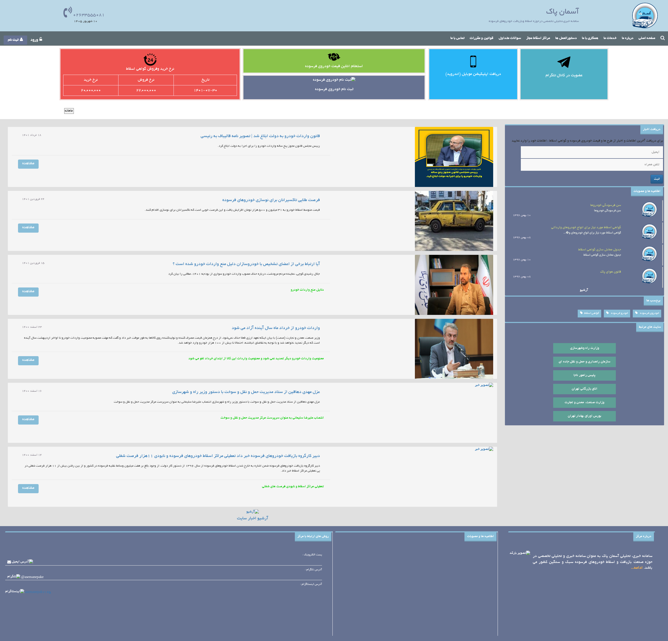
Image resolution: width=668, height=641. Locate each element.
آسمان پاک (562, 12)
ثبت (657, 179)
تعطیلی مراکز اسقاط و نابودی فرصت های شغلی (293, 487)
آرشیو (584, 290)
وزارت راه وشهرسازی (584, 348)
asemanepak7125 (38, 592)
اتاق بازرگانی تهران (584, 389)
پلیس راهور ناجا (584, 375)
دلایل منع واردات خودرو (307, 290)
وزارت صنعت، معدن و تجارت (584, 402)
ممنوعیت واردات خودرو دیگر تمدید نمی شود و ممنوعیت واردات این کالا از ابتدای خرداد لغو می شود (256, 359)
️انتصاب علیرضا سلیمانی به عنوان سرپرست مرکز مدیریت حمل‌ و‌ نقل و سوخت (272, 418)
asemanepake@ (32, 577)
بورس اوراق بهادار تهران (584, 416)
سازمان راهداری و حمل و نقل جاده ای (584, 362)
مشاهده (28, 163)
